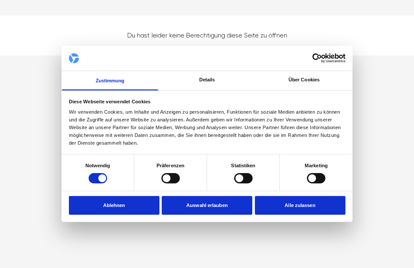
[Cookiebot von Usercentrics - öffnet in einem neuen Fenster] (317, 58)
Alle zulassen (300, 205)
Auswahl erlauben (207, 205)
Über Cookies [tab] (304, 79)
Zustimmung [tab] (110, 80)
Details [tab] (207, 79)
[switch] (170, 178)
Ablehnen (114, 205)
